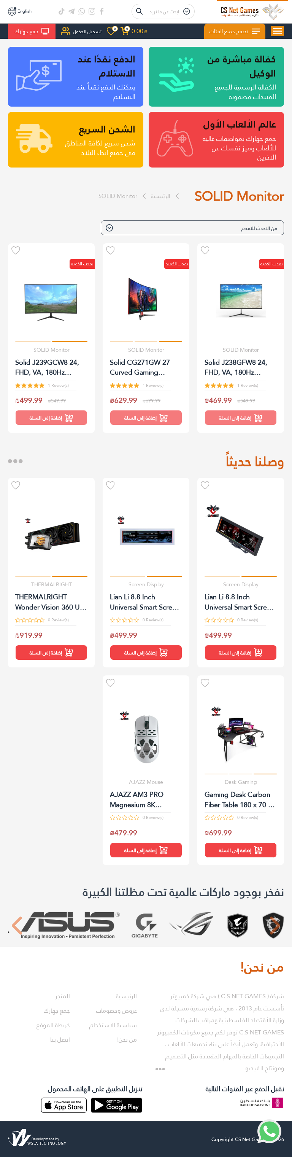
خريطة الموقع (53, 1025)
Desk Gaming (241, 782)
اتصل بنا (60, 1039)
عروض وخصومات (116, 1011)
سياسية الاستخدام (113, 1025)
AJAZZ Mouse (146, 782)
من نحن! (127, 1039)
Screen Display (241, 584)
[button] (170, 341)
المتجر (62, 996)
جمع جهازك (26, 31)
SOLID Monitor (117, 195)
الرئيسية (160, 195)
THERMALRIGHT (51, 584)
